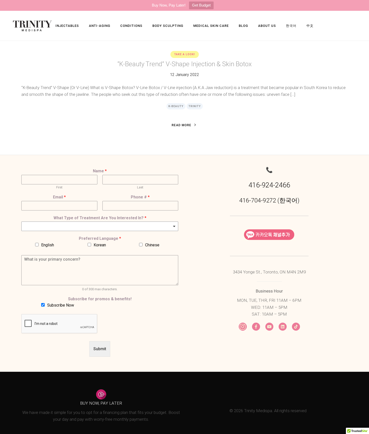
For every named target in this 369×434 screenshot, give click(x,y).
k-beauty (175, 106)
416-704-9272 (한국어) (269, 200)
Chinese (152, 245)
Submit (99, 348)
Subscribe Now (60, 305)
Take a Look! (184, 54)
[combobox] (99, 226)
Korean (100, 245)
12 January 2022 (184, 74)
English (47, 245)
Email (59, 197)
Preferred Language (100, 238)
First (59, 187)
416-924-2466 (269, 185)
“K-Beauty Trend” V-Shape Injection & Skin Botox (184, 64)
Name (100, 171)
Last (140, 187)
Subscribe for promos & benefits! (100, 299)
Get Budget (201, 5)
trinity (195, 106)
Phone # (140, 197)
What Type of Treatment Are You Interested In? (99, 217)
